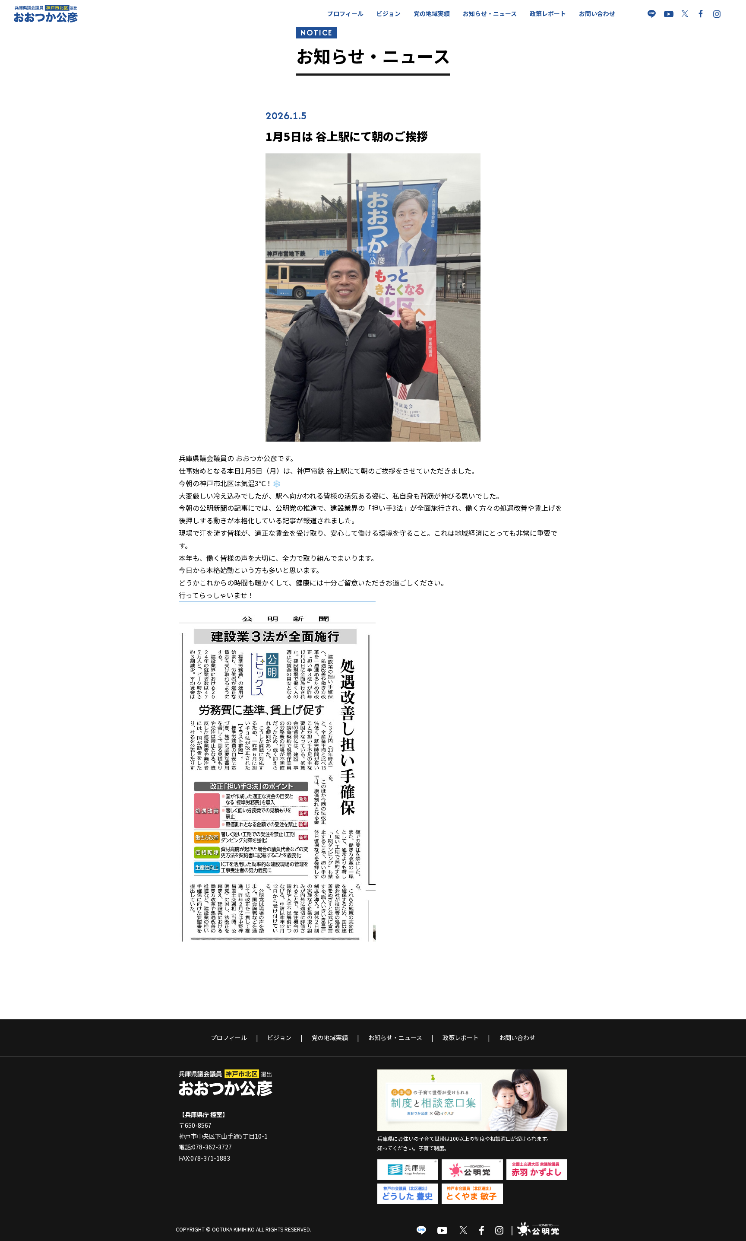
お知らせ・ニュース (490, 13)
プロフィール (345, 13)
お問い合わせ (597, 13)
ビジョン (388, 13)
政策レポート (548, 13)
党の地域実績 (432, 13)
